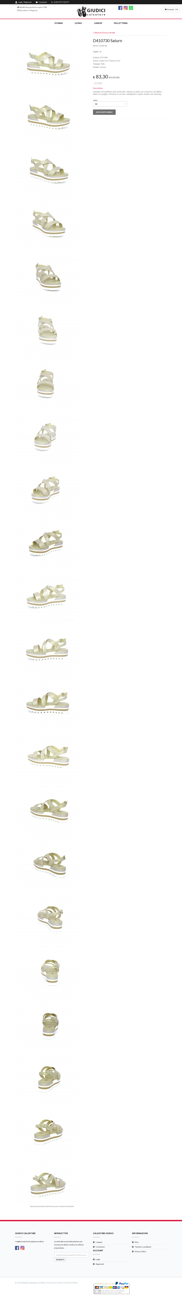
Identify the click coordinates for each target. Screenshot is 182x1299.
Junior (98, 23)
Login (98, 1259)
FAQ (136, 1242)
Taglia (95, 100)
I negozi (99, 1242)
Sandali (112, 32)
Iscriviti (60, 1259)
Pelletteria (121, 23)
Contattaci (100, 1247)
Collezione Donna (100, 32)
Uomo (78, 23)
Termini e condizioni (143, 1247)
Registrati (100, 1264)
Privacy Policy (140, 1251)
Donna (59, 23)
